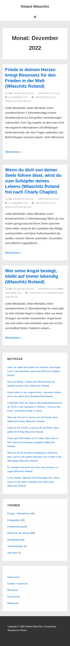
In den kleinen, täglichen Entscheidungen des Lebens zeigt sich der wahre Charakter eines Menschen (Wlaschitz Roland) (33, 482)
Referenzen (13, 603)
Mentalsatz (12, 590)
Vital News (12, 553)
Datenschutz (13, 577)
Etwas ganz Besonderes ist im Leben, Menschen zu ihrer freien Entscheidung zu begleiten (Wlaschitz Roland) (33, 442)
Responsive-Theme (17, 630)
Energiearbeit (13, 520)
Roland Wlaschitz (35, 6)
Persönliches (13, 596)
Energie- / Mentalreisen (18, 513)
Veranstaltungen (15, 546)
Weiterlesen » (13, 151)
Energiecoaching (15, 526)
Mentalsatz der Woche (18, 101)
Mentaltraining (14, 539)
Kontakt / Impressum (17, 583)
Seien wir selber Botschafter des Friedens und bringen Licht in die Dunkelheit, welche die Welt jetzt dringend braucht (33, 371)
